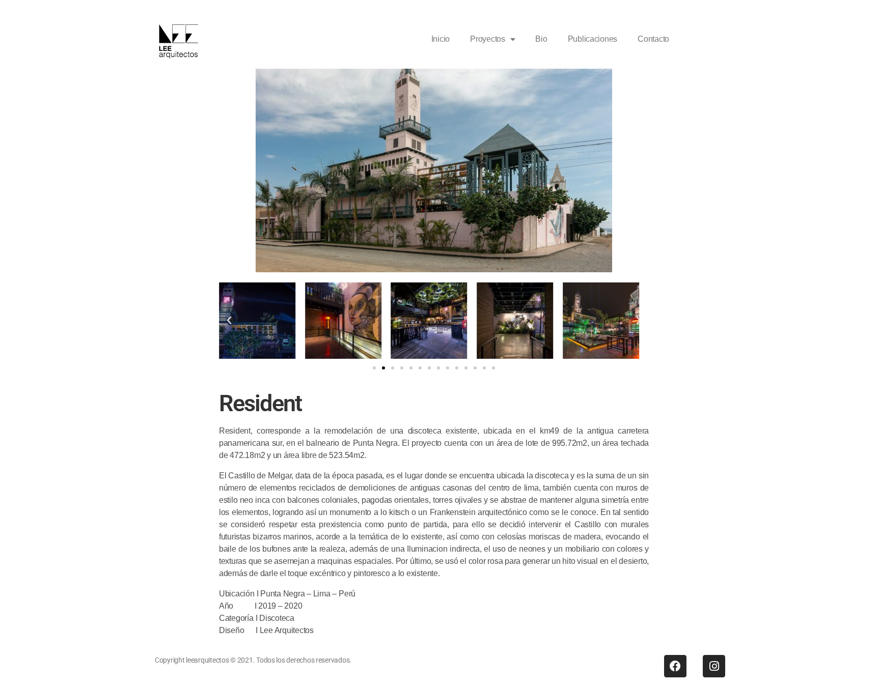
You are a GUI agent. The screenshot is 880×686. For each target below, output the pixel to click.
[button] (229, 321)
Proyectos (487, 39)
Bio (541, 39)
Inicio (440, 39)
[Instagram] (714, 666)
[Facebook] (675, 666)
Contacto (653, 39)
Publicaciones (593, 39)
